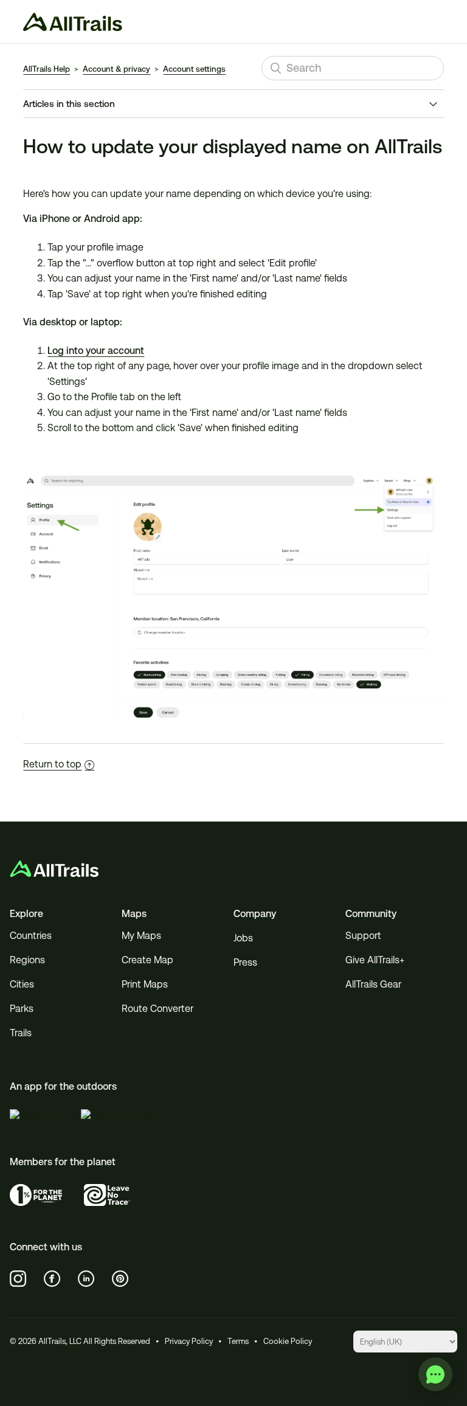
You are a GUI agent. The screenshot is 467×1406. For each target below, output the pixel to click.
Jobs (243, 938)
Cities (22, 984)
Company (255, 913)
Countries (31, 935)
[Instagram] (18, 1279)
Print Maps (145, 984)
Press (245, 962)
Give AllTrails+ (374, 960)
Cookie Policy (287, 1341)
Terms (238, 1341)
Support (363, 935)
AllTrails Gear (373, 984)
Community (370, 913)
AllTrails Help (46, 69)
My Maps (141, 935)
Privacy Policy (189, 1341)
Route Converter (157, 1008)
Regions (27, 960)
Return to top (52, 764)
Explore (26, 913)
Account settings (194, 69)
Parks (21, 1008)
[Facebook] (52, 1279)
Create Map (147, 960)
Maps (134, 913)
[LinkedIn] (86, 1279)
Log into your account (95, 350)
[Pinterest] (120, 1279)
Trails (21, 1033)
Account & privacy (116, 69)
